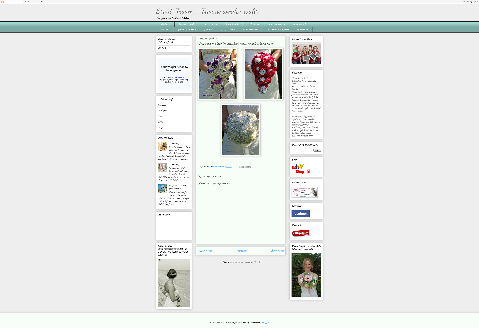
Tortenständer (250, 29)
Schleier (208, 29)
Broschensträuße (187, 24)
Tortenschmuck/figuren (277, 29)
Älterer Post (277, 251)
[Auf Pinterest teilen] (250, 167)
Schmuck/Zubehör (187, 29)
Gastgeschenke (227, 29)
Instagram (162, 110)
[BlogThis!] (243, 167)
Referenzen (302, 29)
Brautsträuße (232, 24)
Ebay (160, 122)
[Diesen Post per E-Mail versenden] (240, 167)
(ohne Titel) (174, 143)
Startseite (165, 24)
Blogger (265, 322)
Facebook (162, 105)
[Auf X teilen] (245, 167)
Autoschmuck (210, 24)
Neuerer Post (205, 251)
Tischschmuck (253, 24)
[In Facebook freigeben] (247, 167)
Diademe (164, 29)
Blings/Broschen (277, 24)
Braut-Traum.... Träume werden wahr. (208, 10)
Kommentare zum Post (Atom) (246, 262)
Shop (160, 127)
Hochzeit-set (299, 24)
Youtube (161, 116)
